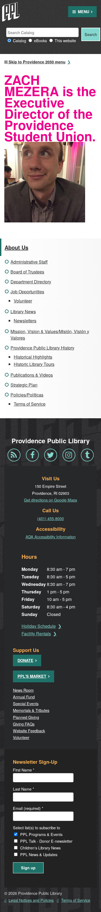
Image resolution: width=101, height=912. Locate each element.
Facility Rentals (36, 633)
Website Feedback (29, 730)
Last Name (23, 789)
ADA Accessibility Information (51, 536)
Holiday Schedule (39, 626)
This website (65, 40)
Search (91, 34)
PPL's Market (32, 676)
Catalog (19, 40)
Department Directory (31, 282)
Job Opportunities (27, 292)
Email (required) (28, 808)
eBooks (40, 40)
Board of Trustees (27, 272)
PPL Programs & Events (41, 834)
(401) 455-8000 (50, 518)
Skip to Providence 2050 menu (36, 61)
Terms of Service (30, 404)
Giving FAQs (23, 724)
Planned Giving (26, 717)
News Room (23, 690)
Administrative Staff (29, 262)
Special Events (26, 703)
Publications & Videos (32, 375)
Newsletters (25, 321)
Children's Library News (40, 847)
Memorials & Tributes (31, 710)
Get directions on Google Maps (50, 500)
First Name (23, 770)
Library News (23, 311)
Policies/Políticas (27, 395)
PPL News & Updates (38, 854)
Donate (25, 660)
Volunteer (23, 301)
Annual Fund (24, 697)
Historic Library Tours (34, 364)
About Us (16, 247)
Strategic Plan (24, 385)
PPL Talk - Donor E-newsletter (46, 841)
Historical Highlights (33, 357)
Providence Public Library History (42, 348)
